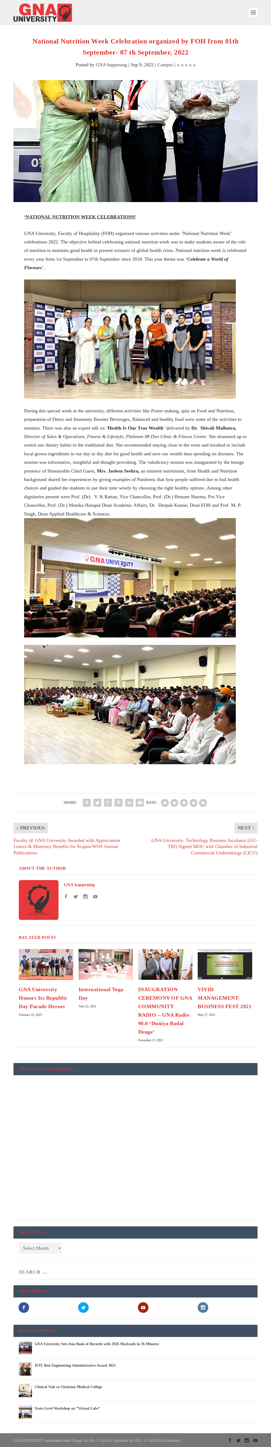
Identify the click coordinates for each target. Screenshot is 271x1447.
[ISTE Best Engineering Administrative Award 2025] (25, 1369)
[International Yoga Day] (106, 964)
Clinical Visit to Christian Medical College (68, 1387)
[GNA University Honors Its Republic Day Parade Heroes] (46, 964)
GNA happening (111, 64)
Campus (165, 64)
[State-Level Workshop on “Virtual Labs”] (25, 1412)
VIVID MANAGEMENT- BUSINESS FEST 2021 (224, 997)
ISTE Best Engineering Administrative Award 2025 (75, 1365)
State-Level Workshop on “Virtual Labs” (67, 1408)
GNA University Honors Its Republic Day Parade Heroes (43, 997)
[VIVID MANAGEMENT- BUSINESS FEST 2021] (225, 964)
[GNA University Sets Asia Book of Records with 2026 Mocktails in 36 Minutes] (25, 1347)
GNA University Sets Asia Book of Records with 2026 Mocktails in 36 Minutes (97, 1344)
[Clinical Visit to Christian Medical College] (25, 1390)
